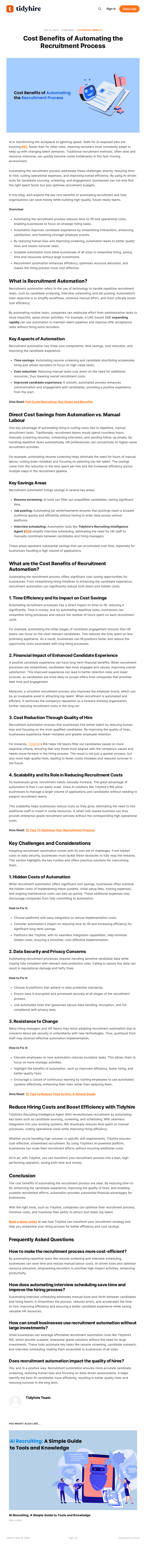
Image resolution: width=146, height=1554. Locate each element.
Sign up (73, 1537)
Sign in (111, 8)
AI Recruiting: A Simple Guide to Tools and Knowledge (49, 1515)
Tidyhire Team (38, 1398)
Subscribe (129, 9)
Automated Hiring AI (89, 30)
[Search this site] (100, 9)
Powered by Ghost (129, 1537)
